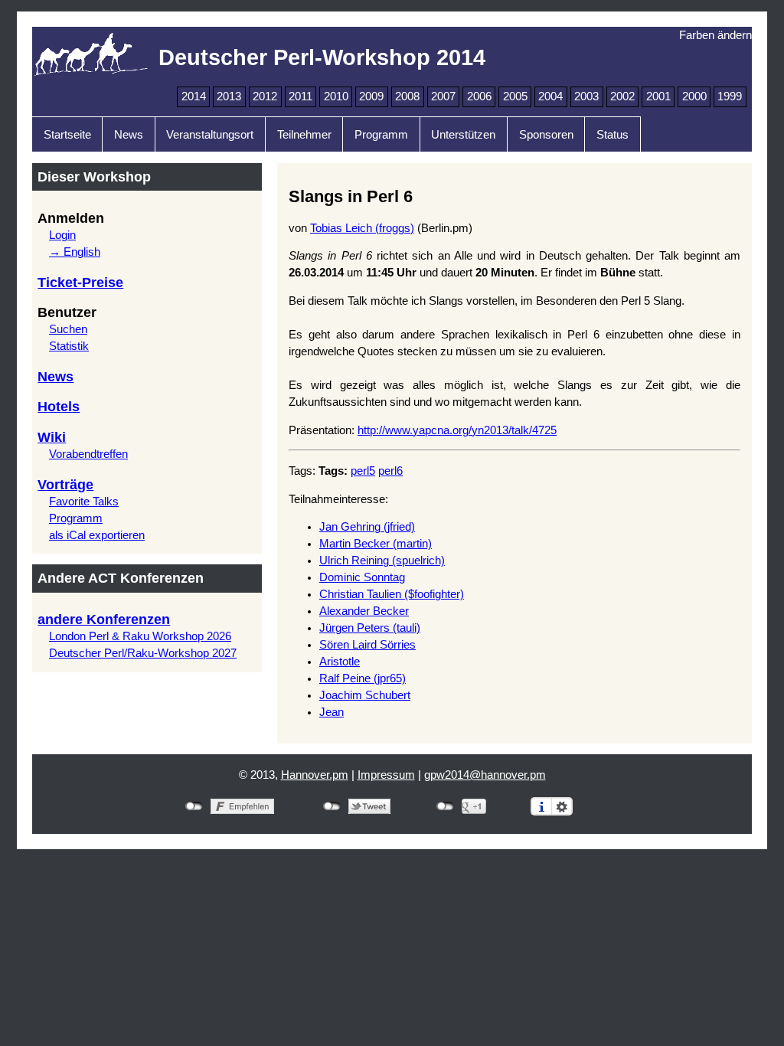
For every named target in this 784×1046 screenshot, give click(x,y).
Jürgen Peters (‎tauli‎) (369, 628)
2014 (193, 96)
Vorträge (65, 484)
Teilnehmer (304, 135)
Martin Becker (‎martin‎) (375, 544)
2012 (265, 96)
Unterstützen (463, 135)
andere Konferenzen (104, 619)
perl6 (390, 471)
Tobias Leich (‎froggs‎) (362, 228)
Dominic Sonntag (362, 577)
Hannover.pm (314, 775)
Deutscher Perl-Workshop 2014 (321, 57)
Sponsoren (546, 135)
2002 (622, 96)
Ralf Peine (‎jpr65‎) (362, 678)
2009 (371, 96)
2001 (658, 96)
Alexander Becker (364, 611)
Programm (381, 135)
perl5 (363, 471)
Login (62, 235)
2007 (443, 96)
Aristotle (339, 661)
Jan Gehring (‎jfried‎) (367, 527)
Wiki (52, 437)
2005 (515, 96)
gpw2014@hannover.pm (485, 775)
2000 (694, 96)
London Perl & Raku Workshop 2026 (140, 636)
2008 (407, 96)
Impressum (386, 775)
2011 (300, 96)
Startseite (67, 135)
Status (612, 135)
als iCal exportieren (97, 535)
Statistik (69, 346)
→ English (74, 252)
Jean (331, 712)
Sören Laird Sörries (367, 645)
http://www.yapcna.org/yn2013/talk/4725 (457, 430)
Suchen (68, 329)
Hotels (59, 406)
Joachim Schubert (364, 695)
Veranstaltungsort (209, 135)
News (128, 135)
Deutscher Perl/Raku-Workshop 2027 (143, 653)
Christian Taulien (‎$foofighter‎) (391, 594)
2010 (336, 96)
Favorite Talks (84, 501)
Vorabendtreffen (88, 454)
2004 (550, 96)
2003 (586, 96)
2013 (229, 96)
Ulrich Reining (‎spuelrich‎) (382, 560)
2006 (479, 96)
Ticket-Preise (80, 282)
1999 (729, 96)
